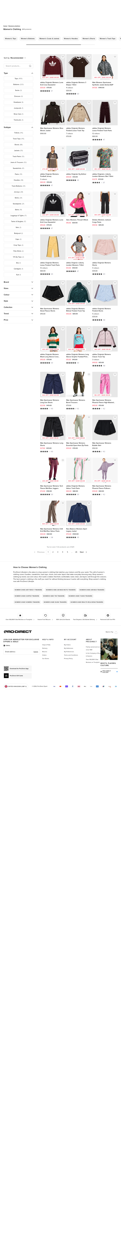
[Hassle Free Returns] (45, 617)
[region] (60, 38)
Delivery (44, 648)
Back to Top (109, 632)
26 (76, 552)
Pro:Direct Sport (42, 686)
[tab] (6, 645)
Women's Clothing (14, 26)
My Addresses (68, 648)
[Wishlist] (63, 57)
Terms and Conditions (71, 655)
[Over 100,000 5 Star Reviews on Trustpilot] (20, 617)
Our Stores (45, 658)
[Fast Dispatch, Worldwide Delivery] (85, 617)
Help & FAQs (46, 645)
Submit (36, 652)
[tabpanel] (21, 651)
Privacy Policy (68, 658)
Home (5, 26)
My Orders (67, 645)
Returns (44, 652)
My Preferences (69, 652)
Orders (44, 655)
